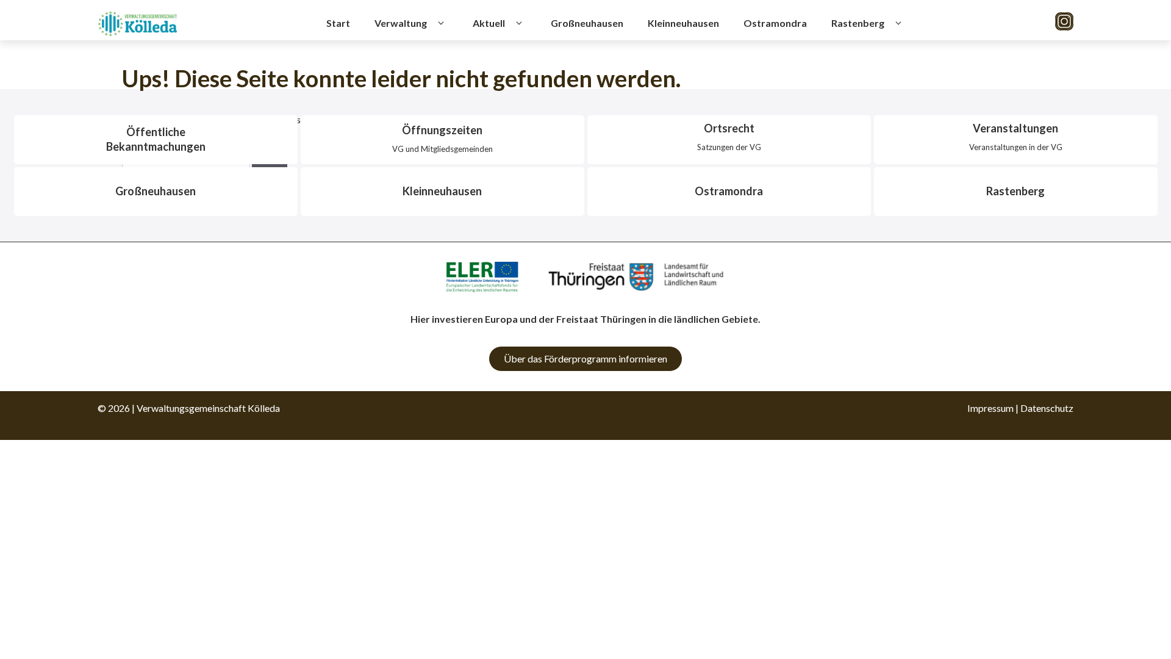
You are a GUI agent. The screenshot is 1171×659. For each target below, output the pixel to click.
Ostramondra (775, 23)
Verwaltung (400, 23)
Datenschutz (1046, 408)
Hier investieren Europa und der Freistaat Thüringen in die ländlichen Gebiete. (585, 319)
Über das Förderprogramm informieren (585, 358)
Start (338, 23)
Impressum (990, 408)
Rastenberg (857, 23)
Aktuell (489, 23)
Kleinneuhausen (683, 23)
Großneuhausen (587, 23)
